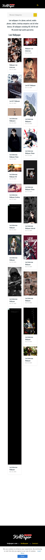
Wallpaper (24, 543)
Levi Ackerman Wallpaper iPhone (29, 152)
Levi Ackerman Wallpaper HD (13, 175)
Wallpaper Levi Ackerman (13, 66)
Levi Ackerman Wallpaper (13, 226)
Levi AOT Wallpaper (30, 85)
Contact (35, 543)
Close (22, 556)
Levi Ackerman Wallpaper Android (30, 227)
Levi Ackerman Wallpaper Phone (13, 155)
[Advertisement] (22, 499)
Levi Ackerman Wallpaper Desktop (14, 196)
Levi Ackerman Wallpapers (29, 120)
